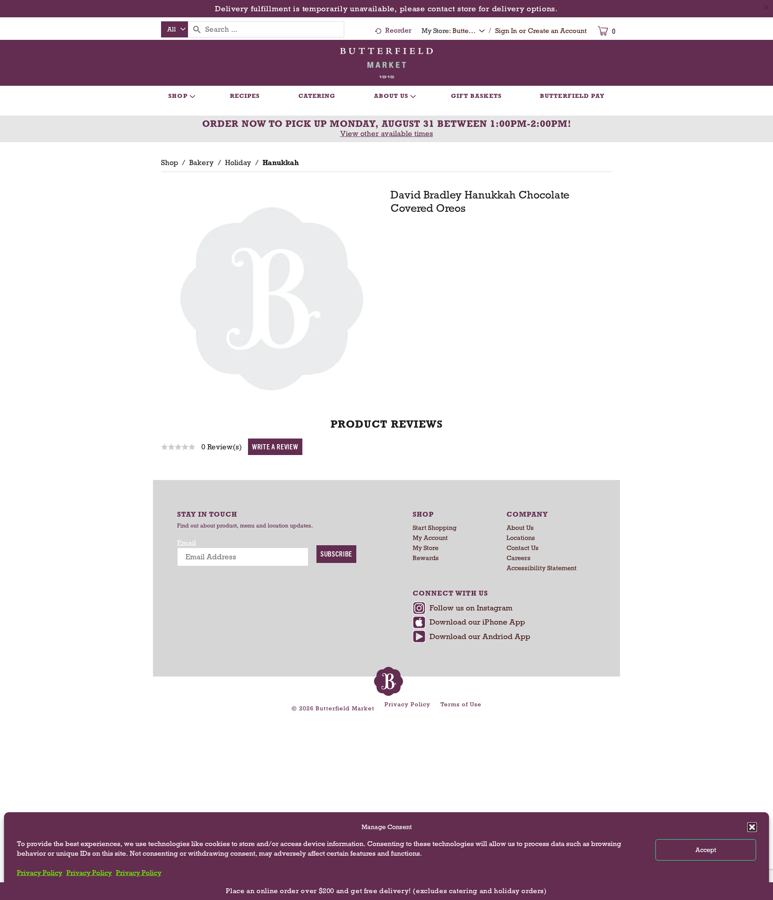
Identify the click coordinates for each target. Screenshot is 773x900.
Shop (169, 162)
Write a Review (275, 446)
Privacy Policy (39, 873)
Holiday (238, 162)
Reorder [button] (398, 30)
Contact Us (522, 548)
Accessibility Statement (541, 568)
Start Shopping (435, 528)
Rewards (426, 558)
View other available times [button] (386, 133)
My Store (425, 548)
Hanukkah (280, 162)
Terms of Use (461, 704)
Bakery (201, 162)
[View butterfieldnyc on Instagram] (502, 609)
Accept (705, 850)
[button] (752, 827)
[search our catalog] (197, 29)
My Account (430, 538)
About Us (520, 528)
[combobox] (174, 29)
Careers (518, 558)
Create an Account (557, 31)
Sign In (506, 31)
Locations (520, 538)
